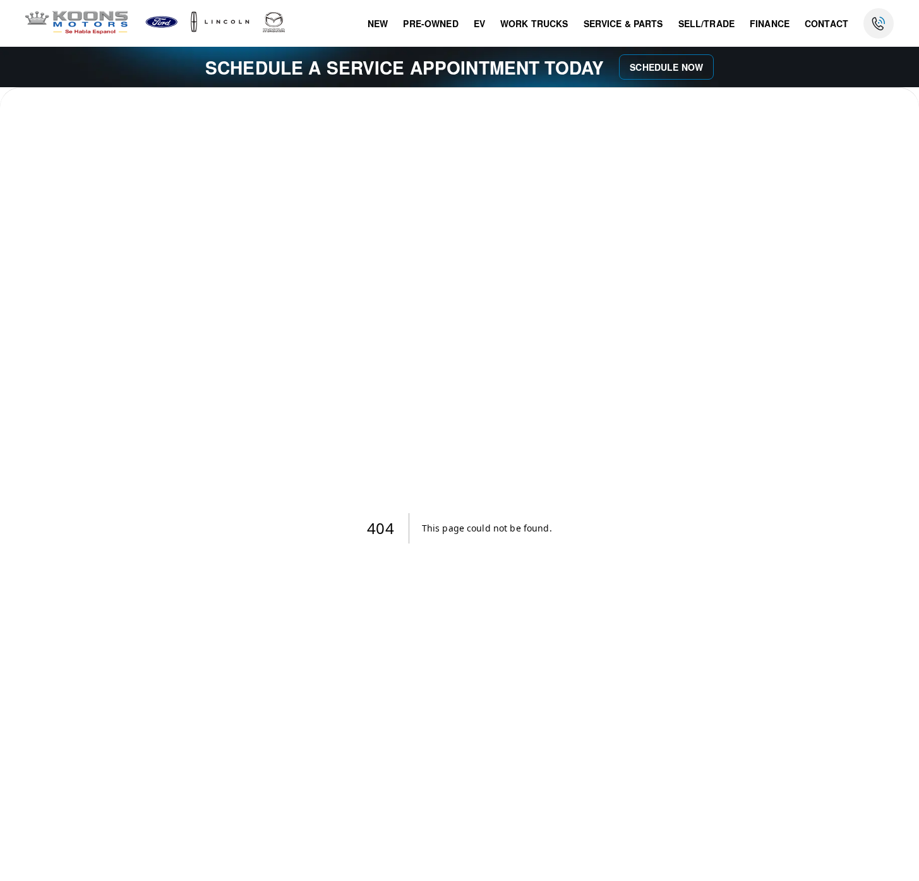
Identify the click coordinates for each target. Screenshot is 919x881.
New (378, 23)
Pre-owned (430, 23)
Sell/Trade (706, 23)
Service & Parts (623, 23)
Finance (770, 23)
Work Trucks (534, 23)
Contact (826, 23)
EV (479, 23)
